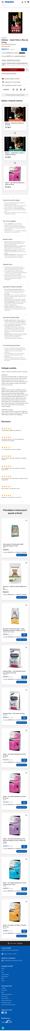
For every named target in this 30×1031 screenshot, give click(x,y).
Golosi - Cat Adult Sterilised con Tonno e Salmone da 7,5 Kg (14, 883)
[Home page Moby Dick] (9, 2)
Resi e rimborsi (4, 996)
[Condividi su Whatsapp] (18, 89)
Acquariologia (4, 976)
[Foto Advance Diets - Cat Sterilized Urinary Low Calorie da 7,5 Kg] (15, 658)
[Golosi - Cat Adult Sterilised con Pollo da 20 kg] (15, 174)
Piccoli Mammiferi (5, 974)
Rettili (2, 978)
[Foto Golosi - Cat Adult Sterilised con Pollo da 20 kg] (15, 741)
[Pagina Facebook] (2, 1013)
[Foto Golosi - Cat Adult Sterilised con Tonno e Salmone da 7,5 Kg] (15, 869)
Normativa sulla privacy (6, 1000)
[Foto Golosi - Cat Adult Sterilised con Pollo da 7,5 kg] (15, 783)
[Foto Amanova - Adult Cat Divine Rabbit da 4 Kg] (15, 573)
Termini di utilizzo (5, 998)
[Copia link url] (25, 89)
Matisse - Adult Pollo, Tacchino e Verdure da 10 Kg (15, 153)
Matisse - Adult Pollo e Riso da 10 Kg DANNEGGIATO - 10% (15, 64)
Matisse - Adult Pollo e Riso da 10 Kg (11, 60)
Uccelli (2, 980)
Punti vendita (4, 990)
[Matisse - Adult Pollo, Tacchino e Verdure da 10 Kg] (15, 144)
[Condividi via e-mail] (21, 89)
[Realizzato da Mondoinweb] (6, 1023)
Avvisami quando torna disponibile (8, 73)
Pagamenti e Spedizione (6, 994)
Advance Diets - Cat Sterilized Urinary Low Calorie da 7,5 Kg (14, 672)
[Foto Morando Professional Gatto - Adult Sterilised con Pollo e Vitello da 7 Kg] (15, 615)
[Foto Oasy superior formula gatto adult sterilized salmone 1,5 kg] (15, 531)
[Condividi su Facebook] (14, 89)
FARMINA (4, 38)
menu (2, 2)
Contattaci (19, 943)
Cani (2, 970)
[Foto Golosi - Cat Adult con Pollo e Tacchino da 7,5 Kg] (15, 912)
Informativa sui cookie (6, 1002)
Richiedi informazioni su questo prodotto (15, 95)
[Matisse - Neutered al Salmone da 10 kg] (15, 114)
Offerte (2, 968)
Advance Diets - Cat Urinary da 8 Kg (13, 713)
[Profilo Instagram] (6, 1013)
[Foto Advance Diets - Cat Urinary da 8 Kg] (15, 700)
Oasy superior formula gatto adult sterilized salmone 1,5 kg (13, 545)
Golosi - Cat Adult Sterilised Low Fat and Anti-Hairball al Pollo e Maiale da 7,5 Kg (14, 840)
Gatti (2, 972)
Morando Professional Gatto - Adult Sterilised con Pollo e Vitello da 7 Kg (14, 629)
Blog (2, 992)
